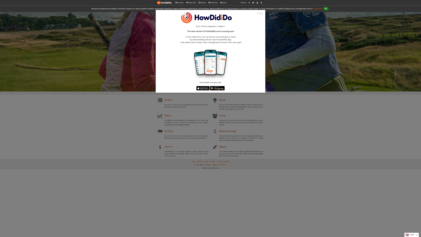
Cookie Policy (317, 9)
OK (326, 9)
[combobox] (411, 235)
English (412, 234)
